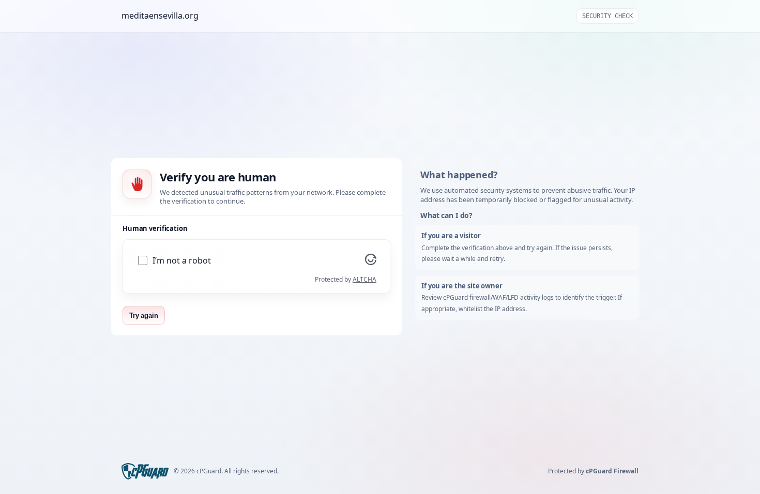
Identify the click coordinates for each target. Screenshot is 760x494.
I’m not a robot (182, 260)
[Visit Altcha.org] (370, 262)
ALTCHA (364, 279)
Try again (143, 315)
